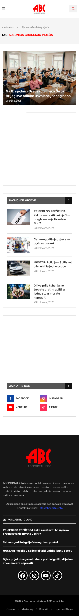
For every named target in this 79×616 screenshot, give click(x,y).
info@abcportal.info (51, 507)
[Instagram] (34, 575)
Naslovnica (8, 27)
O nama (11, 609)
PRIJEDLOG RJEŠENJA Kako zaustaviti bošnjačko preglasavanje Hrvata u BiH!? (52, 217)
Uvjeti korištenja (64, 609)
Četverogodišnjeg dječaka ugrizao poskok (52, 241)
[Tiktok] (57, 575)
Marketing (27, 609)
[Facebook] (23, 575)
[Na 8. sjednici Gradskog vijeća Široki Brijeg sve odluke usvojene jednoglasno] (39, 78)
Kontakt (43, 609)
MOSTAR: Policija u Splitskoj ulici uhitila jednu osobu (53, 264)
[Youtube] (46, 575)
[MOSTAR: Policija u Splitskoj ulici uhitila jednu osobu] (18, 268)
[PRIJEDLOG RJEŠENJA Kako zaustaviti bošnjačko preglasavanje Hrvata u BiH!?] (18, 217)
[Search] (73, 8)
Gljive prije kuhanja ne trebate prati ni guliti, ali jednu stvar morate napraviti (50, 291)
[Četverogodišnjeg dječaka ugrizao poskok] (18, 245)
